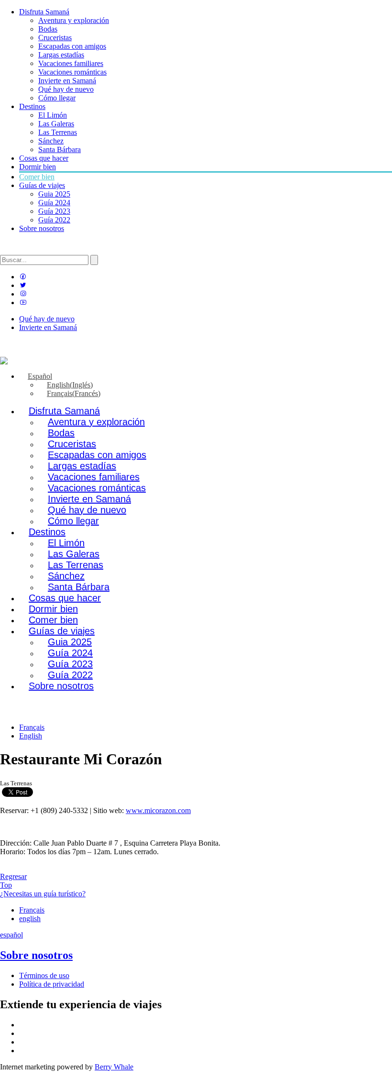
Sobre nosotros (41, 228)
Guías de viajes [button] (42, 185)
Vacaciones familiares (70, 63)
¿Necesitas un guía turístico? (43, 894)
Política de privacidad (51, 984)
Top (6, 885)
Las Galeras (56, 124)
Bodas (47, 29)
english (30, 918)
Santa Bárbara (59, 149)
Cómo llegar (57, 98)
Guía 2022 (54, 220)
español (11, 935)
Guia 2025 (54, 194)
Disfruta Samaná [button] (44, 12)
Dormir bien (37, 167)
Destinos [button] (32, 106)
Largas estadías (61, 55)
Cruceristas (55, 37)
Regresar (13, 876)
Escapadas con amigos (72, 46)
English (30, 736)
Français (31, 727)
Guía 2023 (54, 211)
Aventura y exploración (73, 20)
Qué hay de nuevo (66, 89)
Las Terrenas (57, 132)
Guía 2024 (54, 202)
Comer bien (36, 177)
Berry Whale (114, 1067)
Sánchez (51, 141)
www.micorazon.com (158, 810)
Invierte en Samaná (67, 81)
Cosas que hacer (43, 158)
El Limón (52, 115)
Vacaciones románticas (72, 72)
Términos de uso (44, 975)
